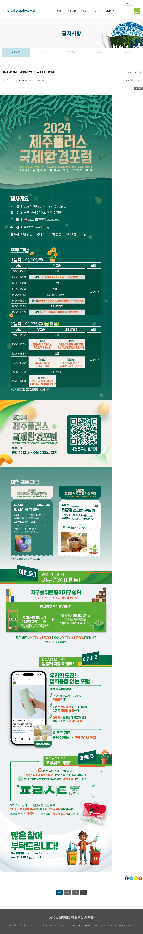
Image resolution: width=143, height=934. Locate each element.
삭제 (83, 892)
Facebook (127, 878)
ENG (138, 4)
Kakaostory (136, 878)
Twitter (131, 878)
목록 (59, 892)
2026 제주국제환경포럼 (19, 11)
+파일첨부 (138, 88)
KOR (129, 4)
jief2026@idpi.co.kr (82, 925)
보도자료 (99, 52)
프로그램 (71, 10)
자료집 (127, 52)
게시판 (96, 10)
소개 (59, 10)
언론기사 (71, 52)
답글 (75, 892)
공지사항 (15, 52)
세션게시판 (43, 52)
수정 (67, 892)
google (140, 878)
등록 (84, 10)
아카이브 (110, 10)
